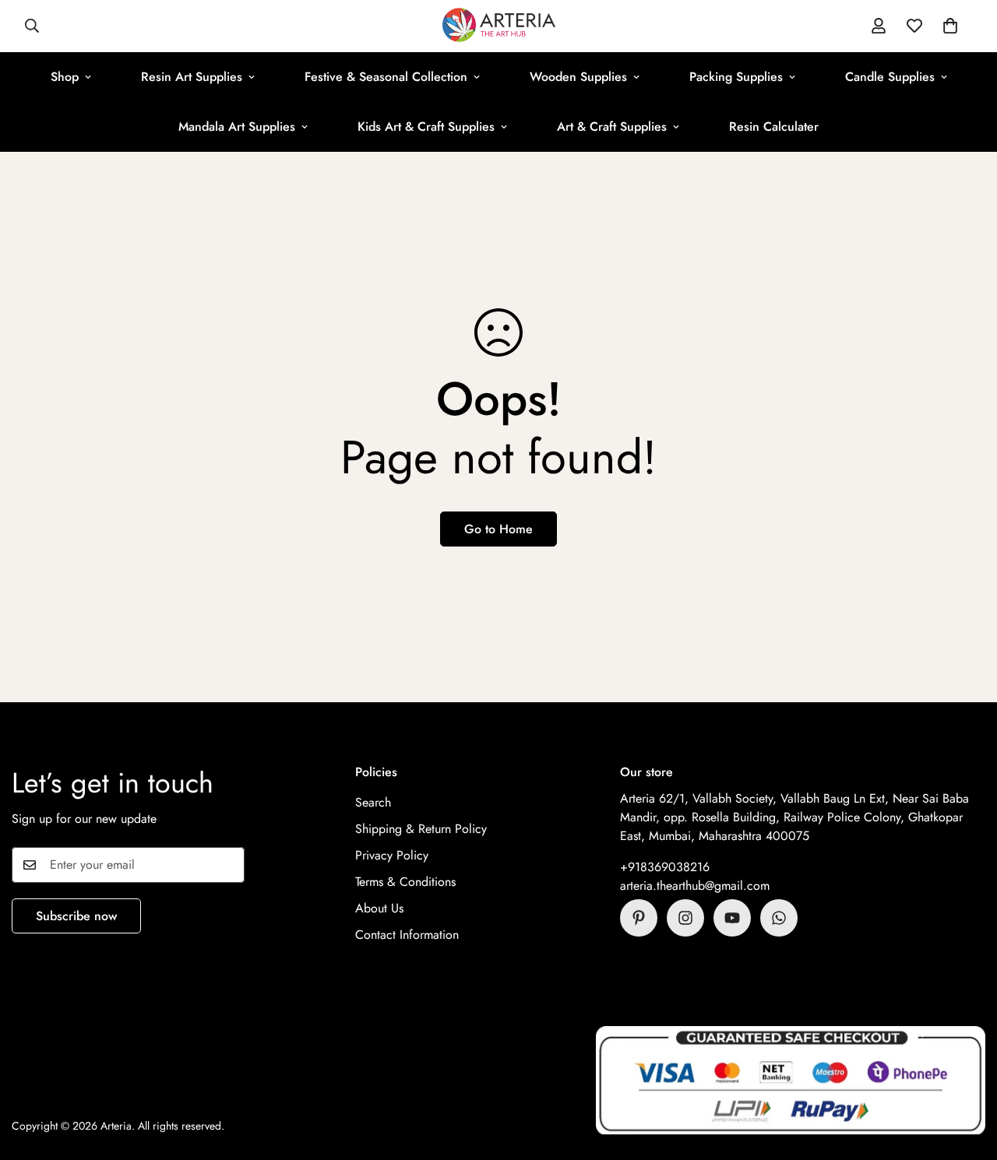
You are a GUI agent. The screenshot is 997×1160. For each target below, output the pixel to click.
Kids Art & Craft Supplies (426, 126)
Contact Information (407, 935)
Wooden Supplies (578, 77)
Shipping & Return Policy (421, 829)
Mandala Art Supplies (236, 126)
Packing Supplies (736, 77)
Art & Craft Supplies (612, 126)
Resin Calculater (774, 126)
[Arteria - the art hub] (498, 26)
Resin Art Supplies (191, 77)
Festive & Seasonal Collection (386, 77)
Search (373, 802)
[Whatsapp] (779, 918)
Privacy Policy (391, 855)
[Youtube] (732, 918)
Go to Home (498, 529)
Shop (65, 77)
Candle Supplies (890, 77)
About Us (379, 908)
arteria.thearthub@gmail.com (695, 886)
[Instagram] (685, 918)
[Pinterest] (638, 918)
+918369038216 (665, 867)
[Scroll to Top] (967, 1075)
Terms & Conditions (405, 882)
